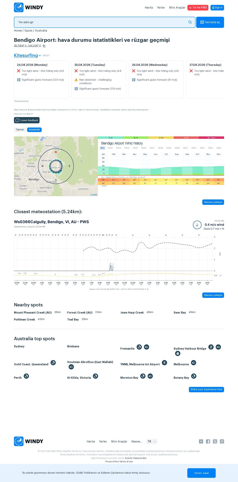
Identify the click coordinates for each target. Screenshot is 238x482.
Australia (41, 30)
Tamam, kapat (201, 473)
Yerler (161, 7)
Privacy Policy (112, 462)
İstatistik (34, 130)
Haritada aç (212, 22)
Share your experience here (206, 389)
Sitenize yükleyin (213, 202)
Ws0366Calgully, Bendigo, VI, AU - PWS (51, 221)
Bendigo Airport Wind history (122, 143)
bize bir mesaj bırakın (136, 458)
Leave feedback (29, 120)
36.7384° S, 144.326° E (27, 46)
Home (18, 30)
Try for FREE (200, 7)
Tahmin (20, 130)
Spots (28, 30)
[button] (44, 46)
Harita (149, 7)
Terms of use (126, 462)
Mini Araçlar (177, 7)
